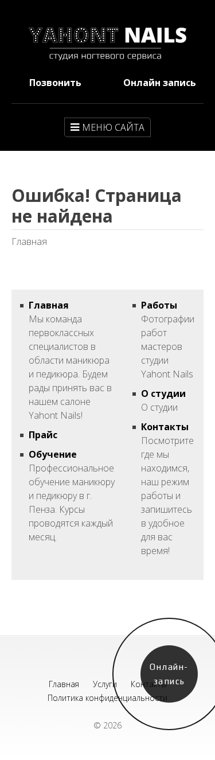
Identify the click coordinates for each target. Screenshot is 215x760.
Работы (159, 305)
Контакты (165, 426)
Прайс (43, 434)
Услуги (105, 684)
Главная (49, 305)
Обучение (53, 454)
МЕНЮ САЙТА (113, 127)
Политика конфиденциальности (107, 697)
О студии (163, 393)
